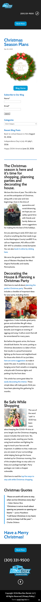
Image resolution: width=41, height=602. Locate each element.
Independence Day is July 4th (16, 141)
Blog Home (21, 88)
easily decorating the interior (15, 382)
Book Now (20, 24)
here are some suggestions (15, 360)
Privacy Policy (28, 596)
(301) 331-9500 (27, 13)
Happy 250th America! (13, 148)
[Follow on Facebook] (20, 582)
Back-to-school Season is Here (16, 134)
